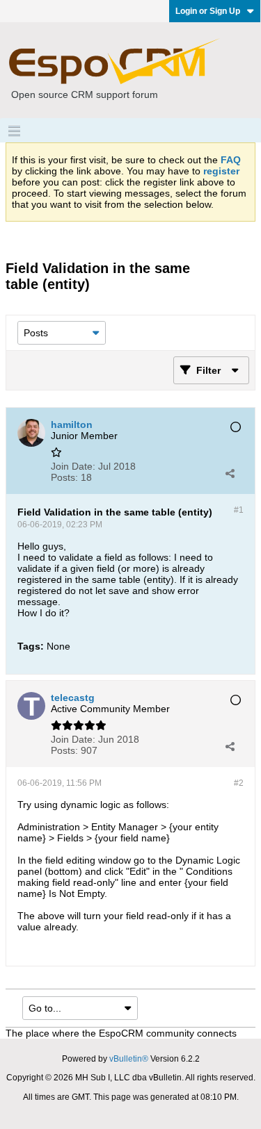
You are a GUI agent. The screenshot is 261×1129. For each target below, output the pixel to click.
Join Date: (73, 466)
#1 (239, 510)
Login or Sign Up (207, 11)
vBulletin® (128, 1059)
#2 (239, 783)
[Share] (230, 473)
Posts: (64, 477)
